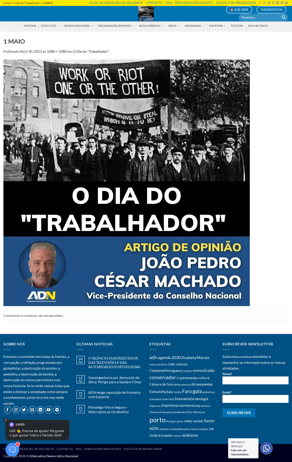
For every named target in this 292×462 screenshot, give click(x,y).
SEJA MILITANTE (258, 25)
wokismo (190, 435)
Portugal (171, 421)
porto (157, 420)
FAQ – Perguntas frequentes (189, 3)
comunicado (203, 370)
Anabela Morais (195, 357)
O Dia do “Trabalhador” (27, 3)
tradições (203, 429)
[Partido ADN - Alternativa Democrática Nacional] (146, 13)
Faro (187, 391)
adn (153, 357)
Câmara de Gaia (161, 384)
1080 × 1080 (57, 51)
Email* (227, 392)
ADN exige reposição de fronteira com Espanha (114, 394)
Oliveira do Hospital (160, 412)
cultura (204, 378)
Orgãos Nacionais (77, 25)
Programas (193, 25)
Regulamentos (149, 25)
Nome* (227, 374)
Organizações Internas (114, 25)
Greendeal (155, 399)
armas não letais (158, 364)
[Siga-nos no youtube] (282, 3)
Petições (237, 25)
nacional (205, 405)
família (177, 392)
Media (172, 25)
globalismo (209, 392)
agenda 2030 (169, 357)
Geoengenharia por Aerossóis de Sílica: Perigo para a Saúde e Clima (114, 379)
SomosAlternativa (180, 429)
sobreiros (164, 429)
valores (177, 435)
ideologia (201, 399)
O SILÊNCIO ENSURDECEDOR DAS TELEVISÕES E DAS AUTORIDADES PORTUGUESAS (114, 362)
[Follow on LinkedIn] (277, 3)
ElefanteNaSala (161, 392)
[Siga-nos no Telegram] (286, 3)
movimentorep (189, 405)
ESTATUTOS (48, 25)
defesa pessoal (182, 384)
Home (7, 3)
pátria (180, 421)
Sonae (194, 429)
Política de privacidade (236, 3)
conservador (162, 377)
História (30, 25)
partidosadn (178, 412)
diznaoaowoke (202, 384)
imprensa (169, 405)
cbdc (171, 364)
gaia (197, 391)
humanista (184, 398)
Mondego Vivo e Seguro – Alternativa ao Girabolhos (108, 409)
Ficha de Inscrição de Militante (116, 3)
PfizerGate (199, 412)
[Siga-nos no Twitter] (269, 3)
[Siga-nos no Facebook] (260, 3)
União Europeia (160, 435)
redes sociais (193, 421)
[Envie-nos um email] (273, 3)
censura (182, 364)
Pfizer (189, 412)
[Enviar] (284, 17)
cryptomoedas (187, 378)
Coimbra (187, 370)
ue (211, 428)
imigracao (154, 405)
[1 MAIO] (126, 182)
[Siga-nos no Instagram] (264, 3)
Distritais (216, 25)
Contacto (154, 3)
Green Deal (168, 399)
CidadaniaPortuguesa (165, 370)
